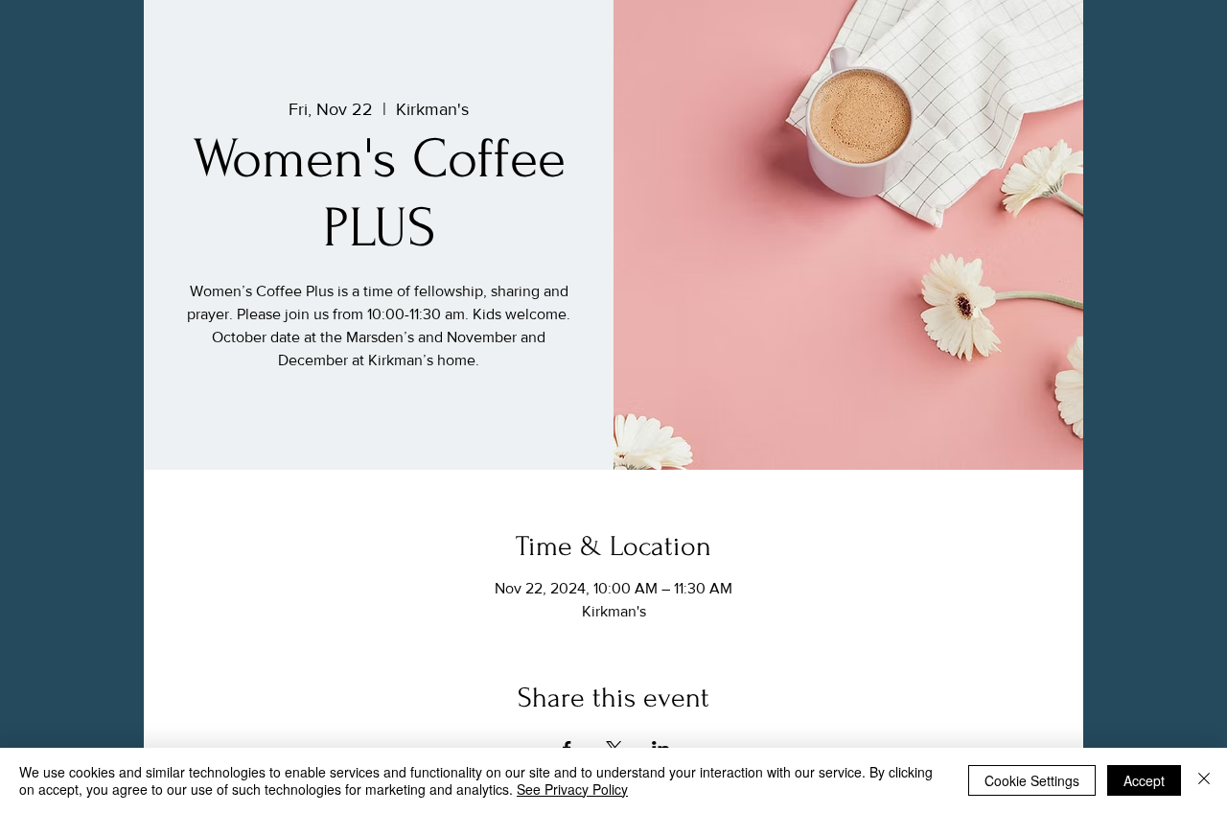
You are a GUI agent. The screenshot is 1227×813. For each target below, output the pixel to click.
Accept (1144, 780)
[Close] (1203, 780)
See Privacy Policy (572, 789)
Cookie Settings (1031, 780)
